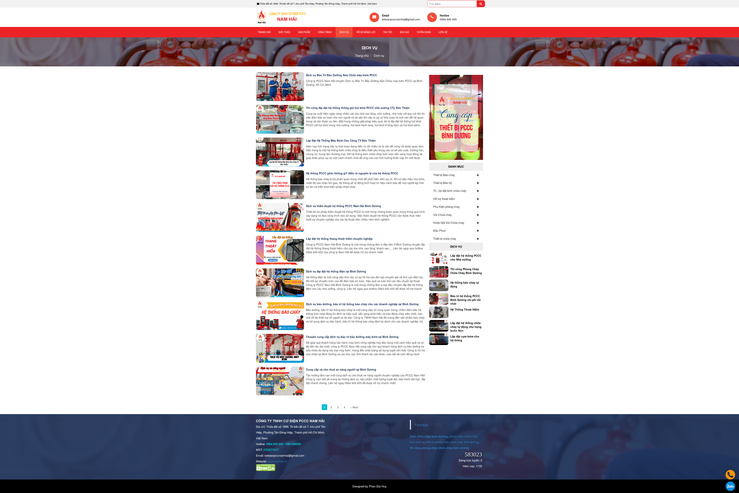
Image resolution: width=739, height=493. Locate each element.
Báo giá (404, 32)
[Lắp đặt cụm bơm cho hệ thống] (438, 339)
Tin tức (387, 32)
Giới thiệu (284, 32)
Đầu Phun (439, 230)
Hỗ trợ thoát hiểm (444, 199)
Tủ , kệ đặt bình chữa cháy (449, 191)
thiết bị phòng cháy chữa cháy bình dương (452, 442)
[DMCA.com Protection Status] (265, 467)
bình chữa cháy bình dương (428, 436)
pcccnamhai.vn (277, 461)
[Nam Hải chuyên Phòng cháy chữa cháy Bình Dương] (281, 17)
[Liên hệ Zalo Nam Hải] (730, 485)
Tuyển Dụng (424, 32)
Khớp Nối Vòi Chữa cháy (448, 223)
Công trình (325, 32)
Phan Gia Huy (378, 486)
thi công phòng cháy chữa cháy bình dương (439, 448)
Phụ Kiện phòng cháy (446, 207)
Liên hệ (443, 32)
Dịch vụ (344, 32)
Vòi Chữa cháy (442, 215)
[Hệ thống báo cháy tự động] (438, 285)
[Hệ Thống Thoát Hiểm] (438, 312)
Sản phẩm (304, 32)
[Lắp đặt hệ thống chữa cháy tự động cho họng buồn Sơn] (438, 325)
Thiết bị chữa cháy (444, 238)
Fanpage (421, 424)
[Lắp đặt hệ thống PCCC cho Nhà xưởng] (438, 258)
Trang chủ (264, 32)
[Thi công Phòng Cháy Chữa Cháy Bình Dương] (438, 271)
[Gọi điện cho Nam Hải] (730, 473)
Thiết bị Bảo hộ (442, 183)
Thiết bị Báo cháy (444, 175)
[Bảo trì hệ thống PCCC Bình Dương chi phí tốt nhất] (438, 298)
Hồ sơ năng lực (365, 32)
